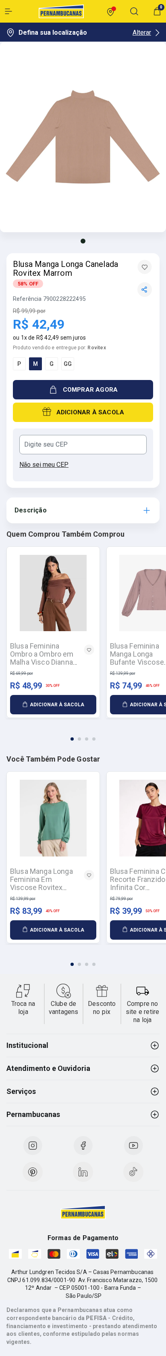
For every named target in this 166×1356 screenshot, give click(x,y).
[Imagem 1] (83, 241)
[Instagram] (32, 1145)
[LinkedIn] (83, 1172)
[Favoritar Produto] (144, 267)
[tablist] (83, 734)
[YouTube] (133, 1145)
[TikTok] (133, 1172)
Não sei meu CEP (43, 464)
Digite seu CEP (46, 444)
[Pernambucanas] (61, 11)
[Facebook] (83, 1145)
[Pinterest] (33, 1172)
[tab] (72, 739)
